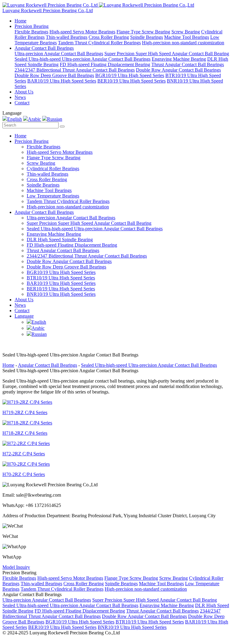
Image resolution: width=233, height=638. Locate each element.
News (20, 97)
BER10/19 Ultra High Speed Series (131, 80)
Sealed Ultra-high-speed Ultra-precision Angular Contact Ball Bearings (82, 59)
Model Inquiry (16, 567)
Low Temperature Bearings (53, 195)
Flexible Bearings (31, 31)
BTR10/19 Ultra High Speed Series (61, 277)
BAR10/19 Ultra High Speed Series (61, 80)
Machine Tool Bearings (186, 37)
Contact (22, 102)
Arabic (34, 119)
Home (20, 20)
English (14, 119)
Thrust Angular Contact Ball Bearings (187, 64)
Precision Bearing (32, 26)
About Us (24, 91)
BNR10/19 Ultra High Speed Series (61, 294)
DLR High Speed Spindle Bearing (60, 239)
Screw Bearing (185, 31)
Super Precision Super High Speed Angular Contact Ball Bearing (166, 53)
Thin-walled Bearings (66, 37)
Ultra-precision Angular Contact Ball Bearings (59, 53)
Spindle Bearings (146, 37)
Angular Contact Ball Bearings (44, 48)
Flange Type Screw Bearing (143, 31)
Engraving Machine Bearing (179, 59)
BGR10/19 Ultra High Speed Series (129, 75)
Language (24, 316)
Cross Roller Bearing (109, 37)
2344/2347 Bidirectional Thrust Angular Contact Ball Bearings (75, 70)
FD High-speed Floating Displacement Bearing (105, 64)
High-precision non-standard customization (183, 42)
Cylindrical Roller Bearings (53, 168)
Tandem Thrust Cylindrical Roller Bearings (99, 42)
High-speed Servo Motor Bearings (82, 31)
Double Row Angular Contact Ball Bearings (178, 70)
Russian (54, 119)
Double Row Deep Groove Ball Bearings (54, 75)
